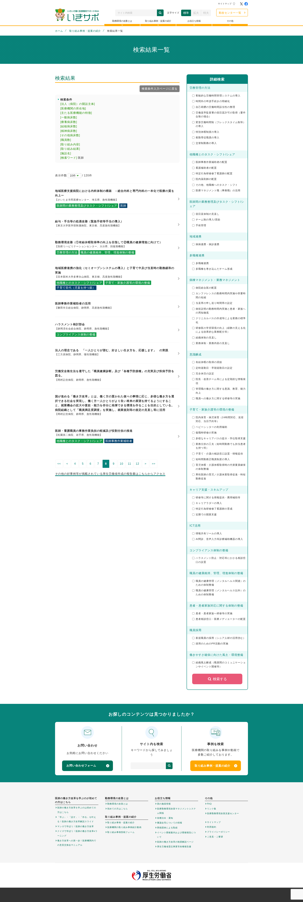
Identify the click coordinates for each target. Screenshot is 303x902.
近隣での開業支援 (206, 514)
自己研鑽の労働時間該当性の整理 (215, 107)
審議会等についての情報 (169, 823)
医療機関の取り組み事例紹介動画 (124, 827)
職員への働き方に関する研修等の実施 (218, 398)
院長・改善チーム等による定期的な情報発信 (221, 381)
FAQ (209, 804)
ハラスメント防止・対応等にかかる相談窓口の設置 (221, 560)
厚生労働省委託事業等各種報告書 (174, 846)
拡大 (196, 12)
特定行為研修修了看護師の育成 (214, 508)
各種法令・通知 (165, 818)
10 (121, 463)
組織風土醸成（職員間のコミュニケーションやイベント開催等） (221, 664)
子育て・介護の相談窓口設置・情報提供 (219, 453)
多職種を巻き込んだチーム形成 (214, 268)
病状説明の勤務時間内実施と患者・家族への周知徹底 (221, 310)
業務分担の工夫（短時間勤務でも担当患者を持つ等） (221, 446)
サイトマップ (225, 3)
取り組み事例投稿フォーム (121, 832)
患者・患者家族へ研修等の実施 (214, 613)
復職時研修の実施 (206, 432)
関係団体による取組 (167, 827)
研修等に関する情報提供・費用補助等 (218, 497)
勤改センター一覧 (230, 12)
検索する (220, 679)
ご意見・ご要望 (215, 837)
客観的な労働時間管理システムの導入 (218, 95)
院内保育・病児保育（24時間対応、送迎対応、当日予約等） (220, 419)
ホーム (59, 30)
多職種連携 (202, 263)
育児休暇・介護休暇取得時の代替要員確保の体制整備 (221, 466)
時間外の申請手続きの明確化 (213, 101)
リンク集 (211, 808)
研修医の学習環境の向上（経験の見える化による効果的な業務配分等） (221, 330)
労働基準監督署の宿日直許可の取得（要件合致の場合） (221, 114)
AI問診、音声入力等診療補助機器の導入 (219, 539)
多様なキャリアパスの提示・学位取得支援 (221, 438)
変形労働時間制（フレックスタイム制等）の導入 (221, 124)
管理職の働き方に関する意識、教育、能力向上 (221, 390)
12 (137, 463)
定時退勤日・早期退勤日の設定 (214, 367)
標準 (186, 12)
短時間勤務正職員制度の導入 (213, 459)
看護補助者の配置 (206, 167)
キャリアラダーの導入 (209, 503)
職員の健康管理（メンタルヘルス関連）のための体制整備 (221, 583)
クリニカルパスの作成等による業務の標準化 (221, 320)
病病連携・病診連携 (207, 244)
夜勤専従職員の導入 (207, 137)
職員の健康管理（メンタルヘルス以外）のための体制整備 (221, 592)
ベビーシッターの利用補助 (211, 427)
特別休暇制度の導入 (207, 131)
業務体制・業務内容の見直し (213, 343)
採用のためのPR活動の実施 (212, 643)
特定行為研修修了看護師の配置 (214, 173)
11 (129, 463)
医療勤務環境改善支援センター (223, 813)
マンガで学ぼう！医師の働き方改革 (75, 826)
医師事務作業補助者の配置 (211, 162)
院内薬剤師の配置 (206, 179)
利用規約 (211, 827)
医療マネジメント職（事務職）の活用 (218, 190)
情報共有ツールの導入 (209, 533)
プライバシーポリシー (218, 832)
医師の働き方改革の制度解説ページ (175, 842)
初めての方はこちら (117, 808)
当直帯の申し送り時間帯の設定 (214, 303)
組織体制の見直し (206, 337)
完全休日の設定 (205, 373)
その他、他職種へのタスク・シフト (217, 184)
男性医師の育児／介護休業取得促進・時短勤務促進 (221, 476)
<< (59, 463)
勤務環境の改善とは (117, 804)
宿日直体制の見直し (207, 214)
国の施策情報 (164, 804)
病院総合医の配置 (206, 287)
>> (153, 463)
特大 (206, 12)
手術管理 (201, 225)
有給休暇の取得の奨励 (209, 362)
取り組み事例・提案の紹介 (85, 30)
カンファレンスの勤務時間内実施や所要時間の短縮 (221, 295)
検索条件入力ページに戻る (159, 88)
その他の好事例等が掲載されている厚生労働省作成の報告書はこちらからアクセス (110, 473)
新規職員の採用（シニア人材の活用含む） (221, 638)
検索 (160, 12)
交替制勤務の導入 (206, 143)
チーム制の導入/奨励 (208, 219)
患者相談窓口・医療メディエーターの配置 (221, 619)
